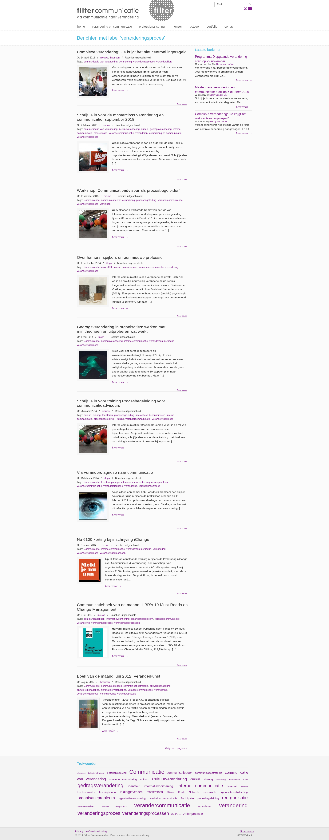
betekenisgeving (117, 772)
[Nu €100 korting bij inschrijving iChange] (89, 583)
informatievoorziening (117, 618)
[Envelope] (250, 8)
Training (119, 418)
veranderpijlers (164, 61)
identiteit (133, 786)
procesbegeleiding (146, 200)
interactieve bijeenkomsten (150, 415)
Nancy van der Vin (224, 64)
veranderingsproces (144, 61)
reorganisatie (235, 797)
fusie (245, 779)
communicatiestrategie (135, 685)
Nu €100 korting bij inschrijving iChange (113, 539)
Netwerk (194, 792)
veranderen (141, 133)
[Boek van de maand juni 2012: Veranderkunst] (88, 728)
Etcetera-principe (110, 482)
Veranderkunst (108, 693)
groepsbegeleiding (124, 415)
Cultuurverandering (129, 129)
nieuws (104, 57)
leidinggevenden (131, 792)
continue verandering (123, 779)
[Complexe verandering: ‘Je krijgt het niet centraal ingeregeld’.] (93, 96)
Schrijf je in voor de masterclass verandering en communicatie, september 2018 (120, 117)
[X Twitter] (245, 8)
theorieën (114, 57)
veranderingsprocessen (112, 552)
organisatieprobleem (157, 482)
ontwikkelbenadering (88, 689)
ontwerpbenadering (160, 685)
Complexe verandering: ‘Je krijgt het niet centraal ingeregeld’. (133, 52)
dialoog (97, 415)
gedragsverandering (161, 129)
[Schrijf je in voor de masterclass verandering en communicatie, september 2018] (93, 171)
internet (232, 786)
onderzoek (209, 792)
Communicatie (92, 200)
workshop (105, 203)
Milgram (170, 792)
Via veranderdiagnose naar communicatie (115, 472)
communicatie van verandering (100, 61)
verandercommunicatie (121, 133)
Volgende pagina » (176, 748)
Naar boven (182, 104)
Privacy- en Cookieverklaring (91, 831)
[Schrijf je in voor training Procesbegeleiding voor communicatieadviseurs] (93, 454)
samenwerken (85, 806)
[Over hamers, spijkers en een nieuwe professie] (93, 306)
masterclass (100, 133)
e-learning (221, 779)
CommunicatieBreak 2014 (98, 267)
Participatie (187, 798)
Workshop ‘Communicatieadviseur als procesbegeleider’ (128, 190)
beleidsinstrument (96, 773)
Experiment (234, 779)
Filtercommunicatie (126, 11)
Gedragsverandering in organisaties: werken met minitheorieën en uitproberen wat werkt (121, 329)
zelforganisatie (193, 813)
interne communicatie (125, 267)
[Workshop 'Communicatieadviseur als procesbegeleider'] (93, 239)
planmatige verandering (113, 689)
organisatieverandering (132, 798)
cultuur (144, 779)
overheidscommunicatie (163, 798)
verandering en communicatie (165, 133)
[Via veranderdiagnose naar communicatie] (93, 521)
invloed (244, 786)
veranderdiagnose (113, 485)
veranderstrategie (126, 693)
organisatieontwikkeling (234, 792)
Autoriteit (81, 773)
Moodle (181, 792)
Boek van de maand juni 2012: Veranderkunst (118, 676)
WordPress (176, 814)
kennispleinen (107, 792)
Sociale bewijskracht (114, 806)
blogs (109, 263)
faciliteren (107, 415)
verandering (125, 61)
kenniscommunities (86, 792)
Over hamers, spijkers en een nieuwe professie (120, 257)
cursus (145, 129)
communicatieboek (94, 618)
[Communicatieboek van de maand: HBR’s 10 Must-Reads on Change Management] (93, 657)
